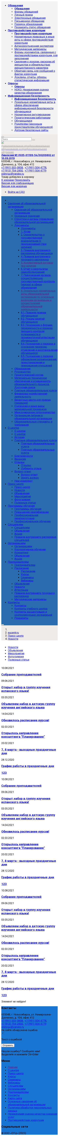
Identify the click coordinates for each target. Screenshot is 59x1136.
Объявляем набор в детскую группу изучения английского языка (28, 705)
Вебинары (14, 1082)
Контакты (14, 1095)
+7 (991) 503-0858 (12, 167)
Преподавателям (18, 1092)
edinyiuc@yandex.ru (12, 173)
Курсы (12, 1076)
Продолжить (22, 180)
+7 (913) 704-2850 (12, 170)
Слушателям (15, 1085)
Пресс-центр (16, 1073)
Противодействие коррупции (26, 1120)
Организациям (17, 1089)
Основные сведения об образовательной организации (26, 1103)
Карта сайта (15, 1098)
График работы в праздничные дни (27, 766)
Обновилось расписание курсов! (25, 720)
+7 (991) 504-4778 (35, 167)
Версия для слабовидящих (17, 183)
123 (4, 773)
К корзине (7, 180)
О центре (13, 1070)
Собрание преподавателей (21, 674)
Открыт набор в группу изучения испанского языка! (25, 689)
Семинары (14, 1079)
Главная (13, 1067)
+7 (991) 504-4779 (35, 170)
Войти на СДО (16, 192)
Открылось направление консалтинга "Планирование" (23, 735)
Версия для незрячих (14, 186)
